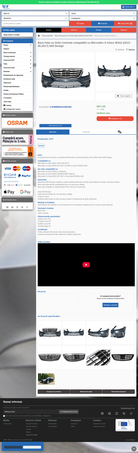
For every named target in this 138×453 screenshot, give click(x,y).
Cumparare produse (32, 423)
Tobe (5, 64)
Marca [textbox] (6, 13)
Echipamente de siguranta (13, 75)
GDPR (73, 426)
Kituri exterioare (10, 52)
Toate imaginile (125, 96)
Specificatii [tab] (86, 132)
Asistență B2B (53, 426)
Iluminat (7, 71)
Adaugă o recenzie (110, 305)
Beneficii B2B (52, 423)
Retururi (28, 432)
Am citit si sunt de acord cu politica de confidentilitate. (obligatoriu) (28, 416)
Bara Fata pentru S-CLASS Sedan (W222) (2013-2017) (74, 36)
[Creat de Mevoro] (32, 439)
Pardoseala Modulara (12, 86)
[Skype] (22, 206)
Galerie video (7, 423)
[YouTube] (17, 206)
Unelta (6, 90)
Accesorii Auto (9, 68)
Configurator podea (12, 109)
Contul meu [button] (129, 7)
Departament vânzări (99, 423)
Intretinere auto (9, 79)
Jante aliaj (7, 101)
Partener (124, 30)
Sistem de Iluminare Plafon (14, 94)
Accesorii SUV (9, 60)
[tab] (119, 132)
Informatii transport (31, 426)
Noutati (98, 30)
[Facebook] (7, 206)
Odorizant (7, 83)
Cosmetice (8, 98)
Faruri (6, 45)
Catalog (8, 105)
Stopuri (6, 49)
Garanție (28, 429)
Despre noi (74, 423)
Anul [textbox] (73, 13)
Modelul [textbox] (7, 18)
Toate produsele (47, 36)
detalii (41, 146)
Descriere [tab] (52, 132)
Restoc (48, 30)
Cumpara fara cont (56, 125)
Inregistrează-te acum (69, 411)
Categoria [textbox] (75, 18)
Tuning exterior (9, 56)
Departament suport (99, 426)
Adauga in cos (116, 118)
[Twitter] (12, 206)
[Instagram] (27, 206)
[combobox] (35, 13)
